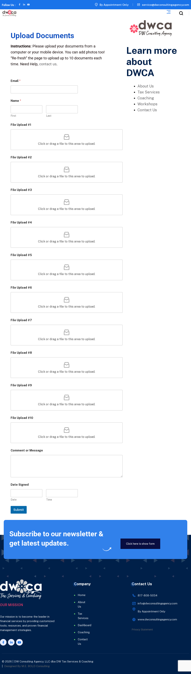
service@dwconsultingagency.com (165, 4)
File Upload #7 (21, 320)
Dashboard (82, 625)
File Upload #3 (21, 190)
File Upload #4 (21, 222)
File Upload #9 (21, 385)
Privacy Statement (142, 629)
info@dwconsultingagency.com (157, 603)
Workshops (147, 104)
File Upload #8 (21, 352)
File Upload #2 (21, 157)
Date (14, 499)
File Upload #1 (21, 125)
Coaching (145, 98)
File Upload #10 (22, 418)
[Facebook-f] (19, 4)
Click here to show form (140, 543)
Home (81, 595)
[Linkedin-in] (24, 4)
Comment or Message (27, 450)
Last (48, 115)
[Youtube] (28, 4)
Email (16, 81)
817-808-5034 (147, 595)
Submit (18, 510)
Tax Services (148, 92)
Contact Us (147, 110)
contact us (48, 64)
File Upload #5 (21, 255)
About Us (145, 86)
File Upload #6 (21, 287)
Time (49, 499)
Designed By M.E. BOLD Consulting (27, 666)
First (13, 115)
